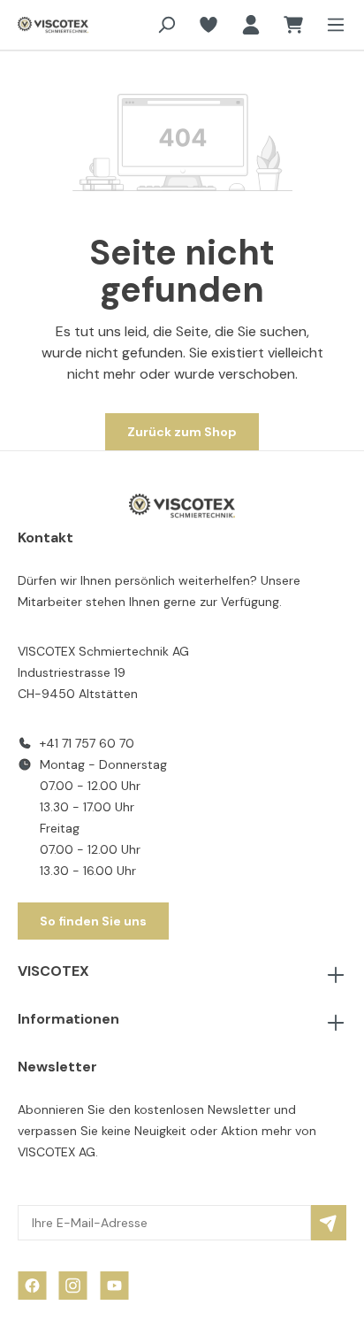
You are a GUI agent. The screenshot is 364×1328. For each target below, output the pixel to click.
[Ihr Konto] (251, 24)
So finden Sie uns (93, 921)
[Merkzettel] (208, 24)
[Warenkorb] (293, 24)
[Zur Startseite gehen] (45, 24)
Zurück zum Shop (182, 432)
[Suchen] (166, 24)
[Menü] (330, 24)
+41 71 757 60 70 (87, 743)
